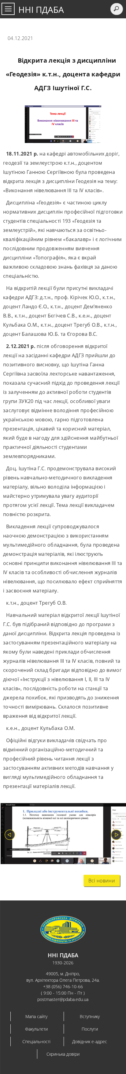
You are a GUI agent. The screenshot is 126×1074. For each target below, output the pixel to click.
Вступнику (90, 1016)
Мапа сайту (36, 1016)
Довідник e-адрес (89, 1041)
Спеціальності (36, 1041)
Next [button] (116, 835)
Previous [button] (10, 835)
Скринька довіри (63, 1054)
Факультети (36, 1029)
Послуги (90, 1029)
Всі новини (101, 880)
